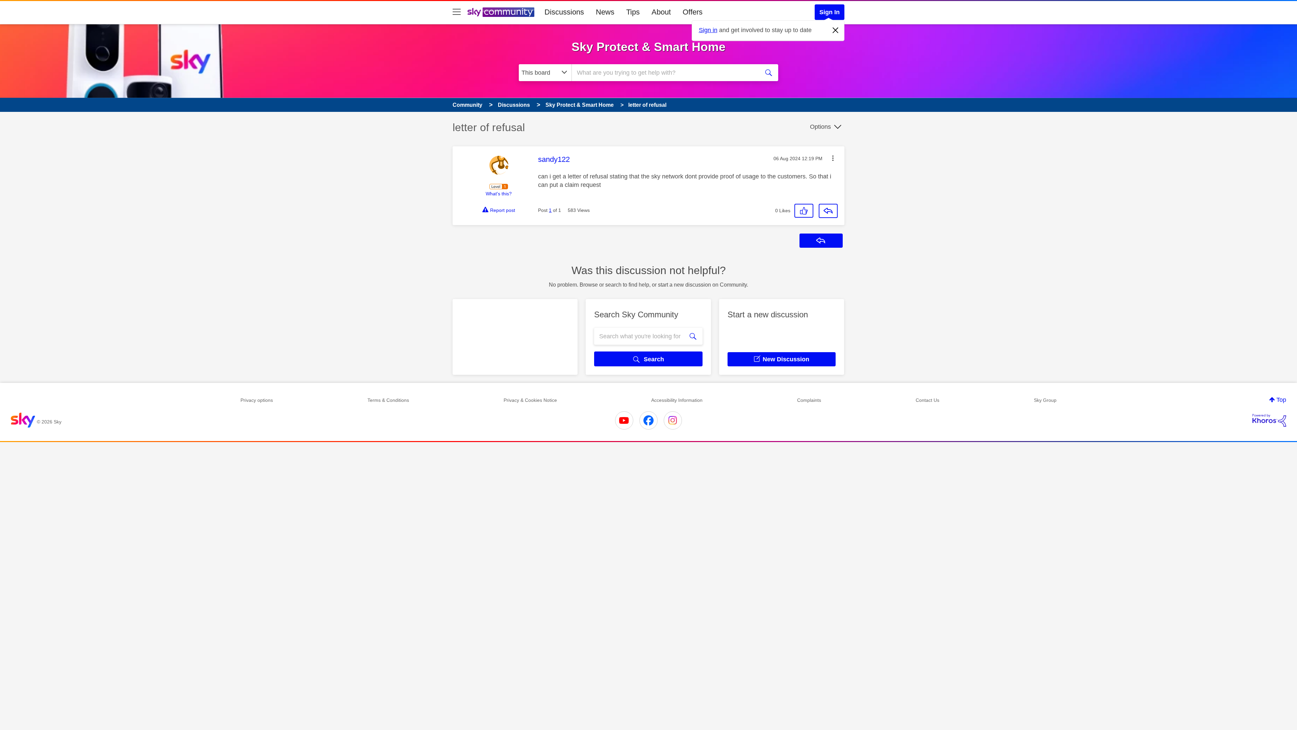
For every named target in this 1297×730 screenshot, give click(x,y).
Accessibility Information (677, 400)
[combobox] (665, 72)
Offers (693, 12)
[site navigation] (457, 12)
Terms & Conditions (388, 400)
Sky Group (1045, 400)
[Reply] (828, 211)
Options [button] (820, 126)
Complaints (809, 400)
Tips (633, 12)
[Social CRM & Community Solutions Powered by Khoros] (1269, 420)
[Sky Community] (500, 12)
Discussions (564, 12)
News (605, 12)
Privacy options (256, 400)
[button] (833, 158)
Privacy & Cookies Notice (530, 400)
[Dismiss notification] (835, 30)
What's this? (499, 193)
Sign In (829, 12)
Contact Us (927, 400)
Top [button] (1281, 399)
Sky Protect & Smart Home (648, 47)
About (661, 12)
